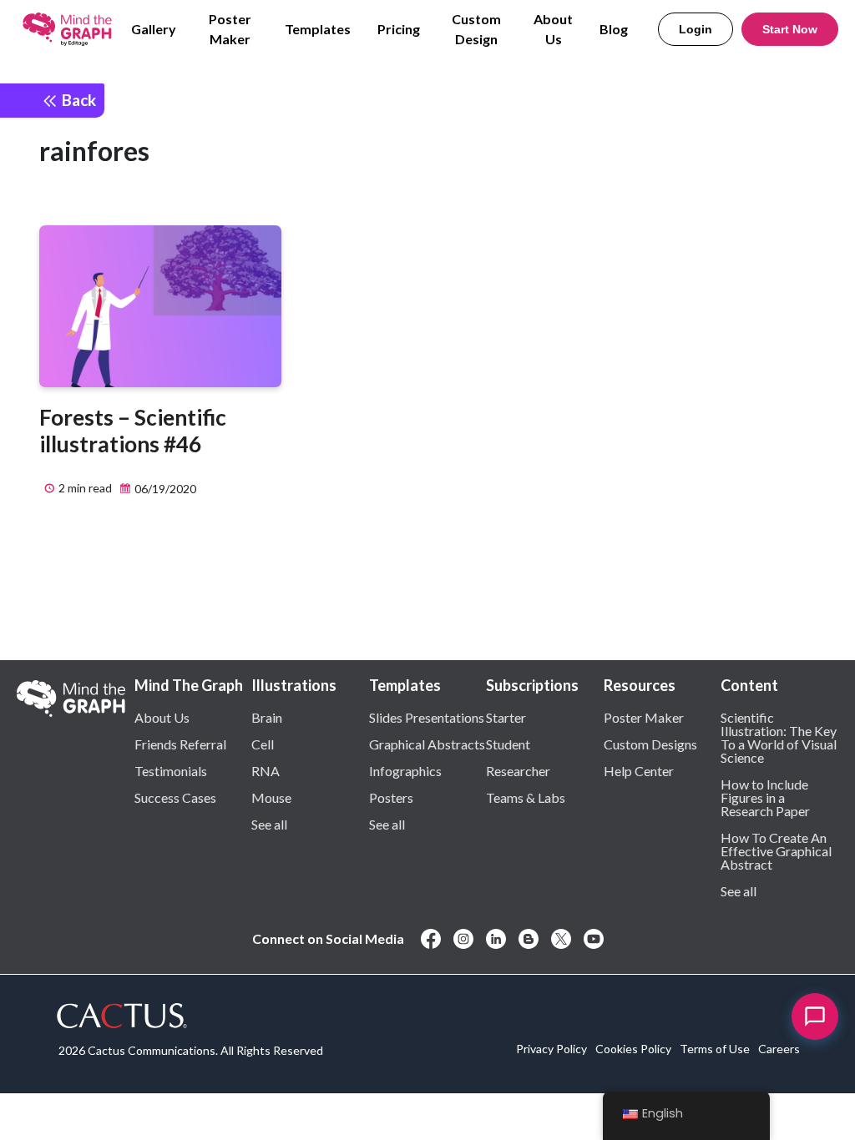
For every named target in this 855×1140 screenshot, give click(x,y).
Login (695, 29)
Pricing (398, 29)
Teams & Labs (525, 797)
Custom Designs (650, 743)
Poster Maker (230, 29)
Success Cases (175, 797)
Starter (506, 716)
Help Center (639, 770)
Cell (262, 743)
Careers (779, 1049)
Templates (318, 29)
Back (77, 99)
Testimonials (170, 770)
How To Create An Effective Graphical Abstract (776, 850)
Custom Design (476, 29)
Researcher (518, 770)
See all (269, 823)
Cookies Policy (633, 1049)
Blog (614, 29)
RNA (265, 770)
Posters (391, 797)
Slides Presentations (426, 716)
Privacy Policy (551, 1049)
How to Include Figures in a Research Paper (765, 797)
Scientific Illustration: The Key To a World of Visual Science (779, 736)
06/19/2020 (164, 489)
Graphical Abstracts (427, 743)
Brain (266, 716)
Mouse (271, 797)
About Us (553, 29)
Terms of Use (715, 1049)
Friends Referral (180, 743)
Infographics (405, 770)
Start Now (789, 29)
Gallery (153, 29)
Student (508, 743)
